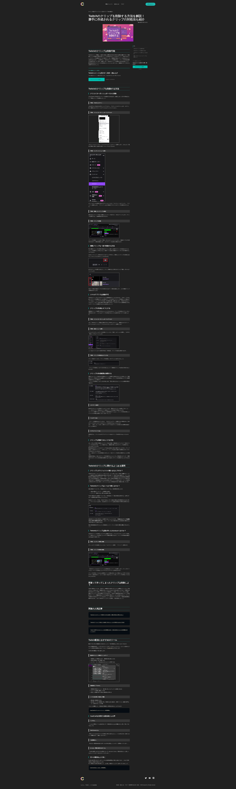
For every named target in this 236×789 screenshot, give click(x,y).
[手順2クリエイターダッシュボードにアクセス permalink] (88, 112)
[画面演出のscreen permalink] (88, 685)
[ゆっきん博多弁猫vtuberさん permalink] (88, 747)
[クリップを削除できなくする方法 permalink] (88, 440)
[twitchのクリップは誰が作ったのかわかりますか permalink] (88, 530)
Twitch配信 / (110, 11)
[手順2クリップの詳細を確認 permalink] (88, 549)
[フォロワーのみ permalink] (88, 417)
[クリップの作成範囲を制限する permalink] (88, 373)
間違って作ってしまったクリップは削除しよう (140, 56)
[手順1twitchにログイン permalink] (88, 102)
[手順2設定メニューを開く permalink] (88, 328)
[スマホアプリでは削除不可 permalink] (88, 294)
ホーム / (90, 11)
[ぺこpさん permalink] (88, 720)
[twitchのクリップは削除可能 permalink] (87, 50)
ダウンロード (150, 4)
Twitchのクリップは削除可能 (139, 48)
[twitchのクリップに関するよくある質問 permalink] (87, 465)
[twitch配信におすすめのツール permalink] (87, 639)
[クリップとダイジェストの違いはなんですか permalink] (88, 470)
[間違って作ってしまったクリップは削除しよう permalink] (87, 582)
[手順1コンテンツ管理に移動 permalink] (88, 541)
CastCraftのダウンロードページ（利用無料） (100, 710)
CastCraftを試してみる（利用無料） (98, 767)
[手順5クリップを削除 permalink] (88, 220)
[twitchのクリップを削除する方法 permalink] (87, 88)
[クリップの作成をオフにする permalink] (88, 308)
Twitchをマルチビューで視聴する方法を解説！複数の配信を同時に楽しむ (107, 614)
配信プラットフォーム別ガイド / (100, 11)
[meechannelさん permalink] (88, 729)
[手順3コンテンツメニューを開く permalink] (88, 150)
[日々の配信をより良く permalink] (88, 757)
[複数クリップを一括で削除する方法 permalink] (88, 246)
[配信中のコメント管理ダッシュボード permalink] (88, 654)
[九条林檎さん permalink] (88, 739)
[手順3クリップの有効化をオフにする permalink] (88, 354)
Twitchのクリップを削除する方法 (140, 50)
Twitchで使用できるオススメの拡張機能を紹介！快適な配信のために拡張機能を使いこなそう (109, 630)
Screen (87, 784)
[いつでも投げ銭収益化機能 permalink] (88, 696)
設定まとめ (116, 4)
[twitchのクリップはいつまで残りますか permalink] (88, 486)
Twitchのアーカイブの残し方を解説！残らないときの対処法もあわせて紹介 (107, 622)
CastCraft (110, 648)
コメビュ (83, 785)
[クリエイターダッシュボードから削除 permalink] (88, 93)
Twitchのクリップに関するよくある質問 (140, 53)
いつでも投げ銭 (93, 785)
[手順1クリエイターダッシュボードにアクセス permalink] (88, 318)
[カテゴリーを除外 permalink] (88, 404)
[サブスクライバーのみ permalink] (88, 430)
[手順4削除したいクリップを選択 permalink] (88, 210)
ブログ (122, 4)
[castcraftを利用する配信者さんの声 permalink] (88, 716)
